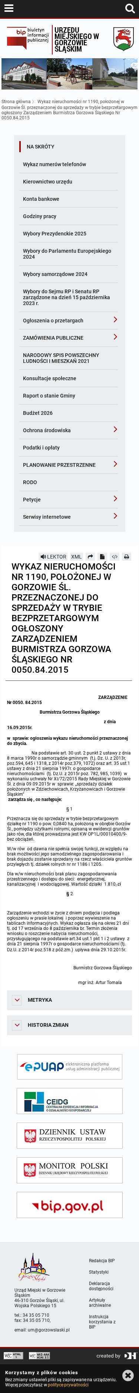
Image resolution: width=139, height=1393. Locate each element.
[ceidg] (70, 1101)
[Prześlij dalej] (90, 557)
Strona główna (16, 101)
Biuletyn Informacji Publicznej (27, 40)
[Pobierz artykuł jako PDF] (102, 557)
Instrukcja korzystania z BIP (102, 1322)
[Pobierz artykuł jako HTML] (114, 557)
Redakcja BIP (102, 1260)
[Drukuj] (127, 557)
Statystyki (99, 1272)
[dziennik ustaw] (70, 1136)
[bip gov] (70, 1205)
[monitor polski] (70, 1170)
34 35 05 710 (36, 1315)
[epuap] (69, 1066)
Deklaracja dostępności (101, 1286)
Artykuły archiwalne (100, 1303)
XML (76, 557)
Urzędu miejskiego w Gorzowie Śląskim (76, 39)
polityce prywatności (68, 1384)
